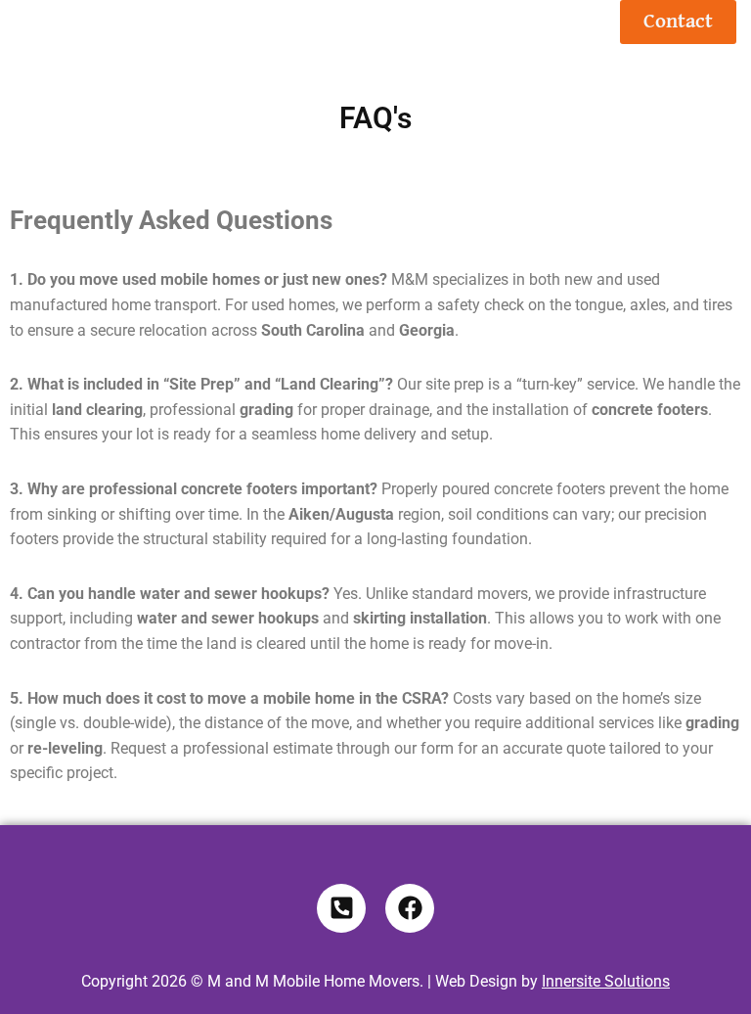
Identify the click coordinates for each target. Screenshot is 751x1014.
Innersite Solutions (606, 981)
